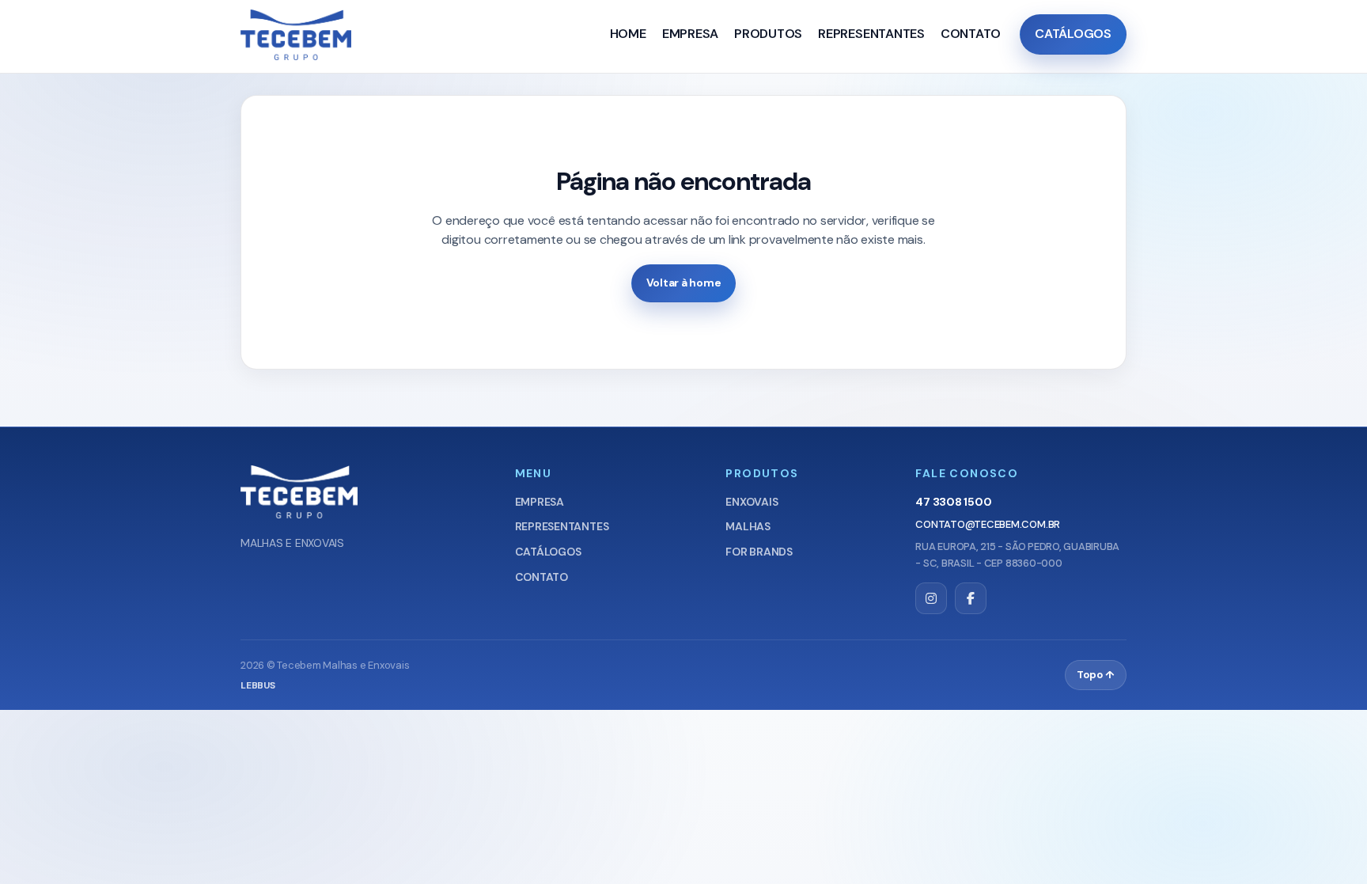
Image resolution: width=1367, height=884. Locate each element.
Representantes (871, 33)
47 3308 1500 (953, 502)
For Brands (759, 551)
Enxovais (751, 502)
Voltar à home (683, 282)
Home (628, 33)
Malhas (748, 526)
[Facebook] (970, 598)
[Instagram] (931, 598)
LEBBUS (257, 685)
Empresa (690, 33)
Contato (971, 33)
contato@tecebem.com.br (987, 524)
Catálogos (1073, 33)
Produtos (768, 33)
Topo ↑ (1096, 674)
